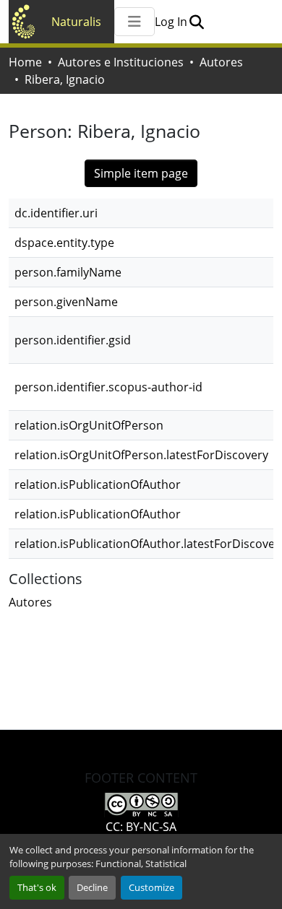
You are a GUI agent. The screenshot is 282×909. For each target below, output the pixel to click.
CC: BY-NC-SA (141, 827)
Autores (221, 62)
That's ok (36, 887)
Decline (92, 887)
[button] (196, 21)
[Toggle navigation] (134, 21)
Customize (151, 887)
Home (25, 62)
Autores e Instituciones (121, 62)
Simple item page (141, 173)
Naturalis (76, 22)
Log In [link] (171, 22)
